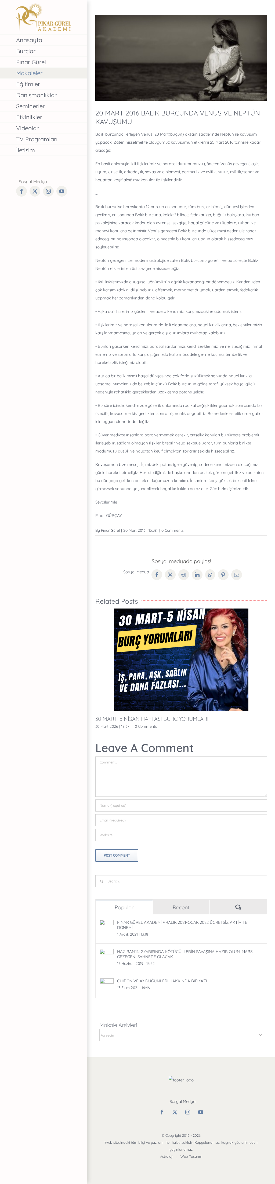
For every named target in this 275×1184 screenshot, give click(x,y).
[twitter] (175, 1112)
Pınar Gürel (110, 530)
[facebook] (162, 1112)
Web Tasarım (191, 1156)
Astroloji (166, 1156)
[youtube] (201, 1112)
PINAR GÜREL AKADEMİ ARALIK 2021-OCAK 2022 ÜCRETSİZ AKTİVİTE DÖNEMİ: (182, 925)
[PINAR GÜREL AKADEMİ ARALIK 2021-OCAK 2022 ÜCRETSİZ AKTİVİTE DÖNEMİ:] (107, 923)
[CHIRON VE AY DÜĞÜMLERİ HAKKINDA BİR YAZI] (107, 982)
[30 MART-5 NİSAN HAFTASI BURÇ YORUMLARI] (181, 660)
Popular (124, 907)
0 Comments (172, 530)
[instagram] (188, 1112)
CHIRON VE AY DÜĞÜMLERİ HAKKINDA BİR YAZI (162, 980)
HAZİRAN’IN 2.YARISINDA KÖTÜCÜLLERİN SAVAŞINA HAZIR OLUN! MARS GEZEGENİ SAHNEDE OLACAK (184, 954)
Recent (181, 907)
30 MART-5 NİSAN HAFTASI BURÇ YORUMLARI (151, 718)
